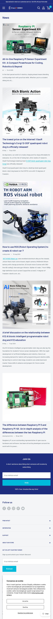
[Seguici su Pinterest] (18, 508)
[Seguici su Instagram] (13, 508)
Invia (26, 483)
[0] (48, 7)
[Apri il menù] (3, 8)
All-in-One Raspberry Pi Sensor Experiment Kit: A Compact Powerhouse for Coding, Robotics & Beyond (24, 63)
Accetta (25, 601)
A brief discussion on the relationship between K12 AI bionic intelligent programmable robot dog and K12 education (26, 336)
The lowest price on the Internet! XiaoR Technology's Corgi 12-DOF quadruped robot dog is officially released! (25, 143)
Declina (25, 607)
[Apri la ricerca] (38, 8)
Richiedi (9, 569)
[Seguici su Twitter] (9, 508)
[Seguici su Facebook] (4, 508)
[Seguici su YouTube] (23, 508)
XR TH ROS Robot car (10, 259)
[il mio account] (43, 8)
